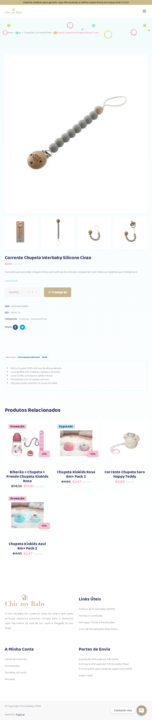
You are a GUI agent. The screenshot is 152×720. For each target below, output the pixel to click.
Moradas (10, 679)
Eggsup (20, 714)
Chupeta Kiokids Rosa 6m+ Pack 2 (76, 474)
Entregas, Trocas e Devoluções (97, 622)
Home (10, 32)
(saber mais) (86, 675)
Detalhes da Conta (16, 672)
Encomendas (12, 666)
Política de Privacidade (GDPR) (97, 609)
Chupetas (29, 32)
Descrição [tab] (11, 357)
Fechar (125, 2)
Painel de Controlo (16, 659)
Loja (19, 32)
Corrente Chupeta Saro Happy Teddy (125, 474)
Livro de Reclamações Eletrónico (98, 629)
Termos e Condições (91, 616)
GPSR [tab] (44, 357)
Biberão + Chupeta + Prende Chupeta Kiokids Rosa (27, 476)
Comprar (59, 292)
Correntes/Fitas (43, 32)
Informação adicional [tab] (29, 357)
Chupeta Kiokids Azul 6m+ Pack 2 (27, 546)
